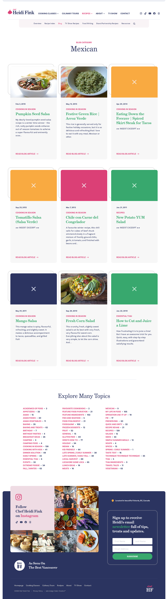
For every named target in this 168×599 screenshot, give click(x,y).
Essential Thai (124, 316)
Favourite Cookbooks (73, 408)
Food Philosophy (71, 421)
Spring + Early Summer (118, 449)
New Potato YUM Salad (130, 219)
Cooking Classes (47, 13)
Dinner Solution (31, 452)
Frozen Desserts (71, 427)
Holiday (66, 443)
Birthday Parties (32, 434)
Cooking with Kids (32, 449)
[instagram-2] (88, 497)
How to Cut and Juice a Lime (133, 323)
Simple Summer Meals (117, 440)
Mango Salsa (26, 320)
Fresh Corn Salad (80, 320)
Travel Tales (112, 465)
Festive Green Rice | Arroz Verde (82, 116)
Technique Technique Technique (123, 456)
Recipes (86, 13)
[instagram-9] (88, 541)
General (66, 434)
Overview (37, 23)
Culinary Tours (70, 13)
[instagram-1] (65, 497)
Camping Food (30, 443)
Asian (26, 415)
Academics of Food (33, 408)
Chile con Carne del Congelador (82, 219)
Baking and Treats (33, 427)
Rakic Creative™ (60, 591)
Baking (26, 424)
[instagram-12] (65, 519)
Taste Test (111, 452)
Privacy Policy (38, 591)
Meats (65, 468)
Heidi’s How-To (70, 440)
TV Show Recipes (72, 23)
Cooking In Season (26, 109)
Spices (109, 446)
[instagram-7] (21, 541)
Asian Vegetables (32, 421)
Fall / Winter (30, 468)
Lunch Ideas (68, 465)
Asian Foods (29, 418)
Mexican (110, 408)
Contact (125, 13)
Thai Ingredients (114, 462)
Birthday (28, 430)
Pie (107, 418)
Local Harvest (70, 459)
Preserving (112, 421)
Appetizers (29, 411)
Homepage (18, 585)
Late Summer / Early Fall (75, 456)
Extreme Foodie (31, 465)
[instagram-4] (43, 541)
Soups (109, 443)
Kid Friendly (68, 449)
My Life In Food (113, 411)
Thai (108, 459)
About (99, 13)
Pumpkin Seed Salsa (33, 113)
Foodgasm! (68, 424)
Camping (27, 440)
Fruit (65, 430)
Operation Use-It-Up (116, 415)
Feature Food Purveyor (75, 411)
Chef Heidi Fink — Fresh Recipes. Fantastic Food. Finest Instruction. (21, 12)
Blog (60, 23)
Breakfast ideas (31, 437)
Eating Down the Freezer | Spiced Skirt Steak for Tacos (133, 118)
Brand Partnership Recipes (107, 23)
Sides (108, 437)
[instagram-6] (65, 541)
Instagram (29, 515)
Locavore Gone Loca (73, 462)
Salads (109, 434)
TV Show (112, 13)
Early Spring (29, 456)
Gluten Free (68, 437)
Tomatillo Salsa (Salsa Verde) (28, 219)
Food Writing (87, 23)
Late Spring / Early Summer (76, 452)
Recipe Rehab (112, 427)
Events (26, 462)
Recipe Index (49, 23)
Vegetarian (112, 468)
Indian (65, 446)
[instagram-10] (88, 519)
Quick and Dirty (114, 424)
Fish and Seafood (71, 418)
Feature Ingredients (73, 415)
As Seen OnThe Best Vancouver (43, 565)
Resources (126, 23)
